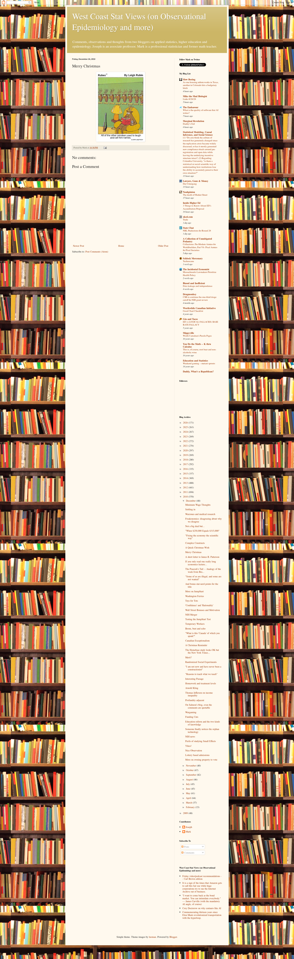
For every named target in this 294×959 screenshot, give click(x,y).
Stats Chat (188, 228)
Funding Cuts (191, 716)
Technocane (188, 261)
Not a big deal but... (195, 526)
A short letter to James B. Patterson (202, 556)
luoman (152, 936)
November (191, 765)
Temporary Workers (195, 623)
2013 (186, 482)
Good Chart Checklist (193, 310)
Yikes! (188, 745)
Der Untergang (190, 183)
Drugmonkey (189, 294)
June (188, 788)
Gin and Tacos (190, 319)
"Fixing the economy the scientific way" (201, 537)
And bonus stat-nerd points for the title (201, 585)
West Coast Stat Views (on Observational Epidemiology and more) (139, 21)
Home (121, 245)
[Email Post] (105, 147)
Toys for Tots (191, 600)
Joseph (189, 827)
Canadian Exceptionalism (197, 640)
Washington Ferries (194, 596)
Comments (188, 852)
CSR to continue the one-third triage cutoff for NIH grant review (199, 298)
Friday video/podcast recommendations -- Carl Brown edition (202, 877)
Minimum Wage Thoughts (197, 504)
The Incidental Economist (196, 269)
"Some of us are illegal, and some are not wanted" (203, 578)
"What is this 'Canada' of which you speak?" (202, 634)
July (188, 784)
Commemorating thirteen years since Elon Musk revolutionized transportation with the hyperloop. (201, 914)
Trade (185, 219)
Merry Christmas (193, 552)
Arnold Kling (191, 688)
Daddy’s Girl (189, 123)
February (190, 807)
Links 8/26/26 (189, 99)
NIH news (190, 736)
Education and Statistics (195, 360)
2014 (186, 478)
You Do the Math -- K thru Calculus (197, 345)
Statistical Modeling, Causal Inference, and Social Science (198, 133)
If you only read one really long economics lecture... (200, 563)
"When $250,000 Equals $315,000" (202, 530)
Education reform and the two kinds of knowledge (202, 723)
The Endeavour (190, 107)
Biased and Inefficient (194, 283)
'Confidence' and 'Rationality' (199, 605)
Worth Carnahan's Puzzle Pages (197, 335)
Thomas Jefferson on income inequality (199, 694)
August (189, 779)
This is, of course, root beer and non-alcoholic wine (199, 351)
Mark (188, 831)
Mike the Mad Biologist (195, 96)
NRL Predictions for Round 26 (197, 230)
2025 (186, 427)
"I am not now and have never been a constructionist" (203, 668)
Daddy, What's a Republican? (198, 371)
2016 (186, 469)
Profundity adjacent (194, 700)
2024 (186, 431)
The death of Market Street (195, 194)
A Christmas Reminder (196, 645)
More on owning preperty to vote (201, 759)
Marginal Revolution (193, 121)
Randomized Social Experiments (201, 662)
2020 (186, 450)
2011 (186, 492)
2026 (186, 422)
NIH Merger (191, 614)
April (189, 798)
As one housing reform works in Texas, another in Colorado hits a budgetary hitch (200, 85)
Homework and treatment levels (200, 683)
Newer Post (78, 245)
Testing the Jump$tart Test (198, 619)
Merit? (188, 657)
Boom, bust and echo (195, 628)
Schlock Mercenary (193, 258)
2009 (186, 813)
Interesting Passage (194, 678)
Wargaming (190, 712)
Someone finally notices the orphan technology (202, 730)
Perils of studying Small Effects (200, 741)
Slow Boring (189, 79)
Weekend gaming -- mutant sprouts (199, 363)
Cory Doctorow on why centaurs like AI (201, 908)
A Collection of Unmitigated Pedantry (197, 240)
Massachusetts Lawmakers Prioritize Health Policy (199, 273)
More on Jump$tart (194, 591)
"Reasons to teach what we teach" (201, 674)
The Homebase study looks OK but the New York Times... (202, 651)
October (190, 770)
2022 (186, 441)
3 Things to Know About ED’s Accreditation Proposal (197, 207)
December (191, 500)
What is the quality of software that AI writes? (200, 111)
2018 (186, 459)
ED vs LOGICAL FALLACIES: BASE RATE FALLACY (200, 323)
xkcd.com (188, 217)
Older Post (163, 245)
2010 (186, 496)
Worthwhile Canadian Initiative (199, 308)
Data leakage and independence (197, 285)
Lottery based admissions (197, 755)
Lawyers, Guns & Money (195, 181)
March (189, 802)
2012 (186, 487)
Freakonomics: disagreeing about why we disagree (203, 520)
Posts (186, 846)
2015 (186, 473)
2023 (186, 436)
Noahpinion (189, 192)
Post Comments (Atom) (96, 251)
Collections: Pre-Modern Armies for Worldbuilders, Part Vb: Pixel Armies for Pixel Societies (200, 247)
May (188, 793)
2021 (186, 445)
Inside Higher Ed (191, 203)
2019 (186, 455)
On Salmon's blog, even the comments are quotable (198, 706)
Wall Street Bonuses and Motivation (202, 610)
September (191, 774)
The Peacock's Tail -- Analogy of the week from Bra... (203, 570)
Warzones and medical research (200, 514)
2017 (186, 464)
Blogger (173, 936)
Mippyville (188, 333)
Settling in (190, 509)
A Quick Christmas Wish (197, 547)
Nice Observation (193, 750)
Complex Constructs (195, 543)
